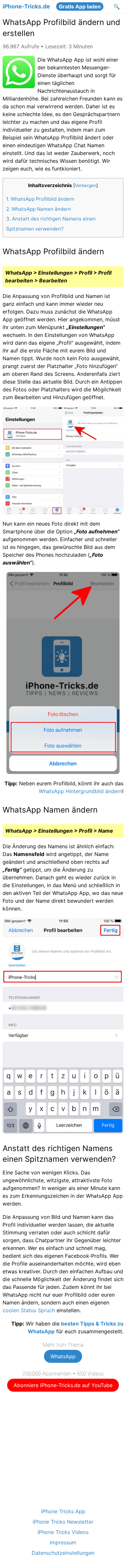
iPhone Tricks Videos (63, 1532)
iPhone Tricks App (63, 1511)
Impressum (63, 1542)
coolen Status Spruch (29, 1310)
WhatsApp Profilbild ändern (40, 199)
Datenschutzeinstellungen (63, 1553)
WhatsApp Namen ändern (38, 209)
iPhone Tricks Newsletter (63, 1521)
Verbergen (85, 185)
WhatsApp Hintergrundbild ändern (80, 791)
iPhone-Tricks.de (26, 6)
